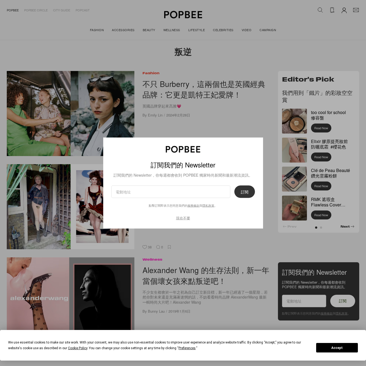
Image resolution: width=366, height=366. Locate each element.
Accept (337, 348)
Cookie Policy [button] (77, 348)
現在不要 (183, 217)
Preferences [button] (187, 348)
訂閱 (244, 191)
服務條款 (193, 205)
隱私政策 (208, 205)
